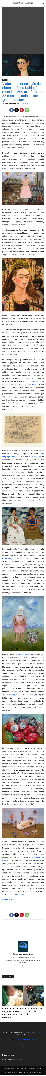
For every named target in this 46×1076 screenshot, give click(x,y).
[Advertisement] (23, 30)
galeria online (23, 654)
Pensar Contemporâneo (12, 103)
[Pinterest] (22, 110)
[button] (3, 3)
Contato (38, 1068)
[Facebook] (11, 110)
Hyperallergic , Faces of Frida (16, 558)
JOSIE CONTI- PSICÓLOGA (11, 1059)
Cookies (23, 1068)
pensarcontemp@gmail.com (26, 1039)
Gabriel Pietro (6, 1017)
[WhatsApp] (27, 110)
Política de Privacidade (12, 1068)
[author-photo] (23, 951)
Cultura (5, 80)
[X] (16, 110)
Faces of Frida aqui (15, 894)
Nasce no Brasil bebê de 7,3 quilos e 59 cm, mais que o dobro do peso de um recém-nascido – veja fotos (22, 1011)
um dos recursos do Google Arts (19, 695)
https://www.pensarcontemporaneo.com (23, 957)
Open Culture (7, 899)
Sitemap (31, 1068)
